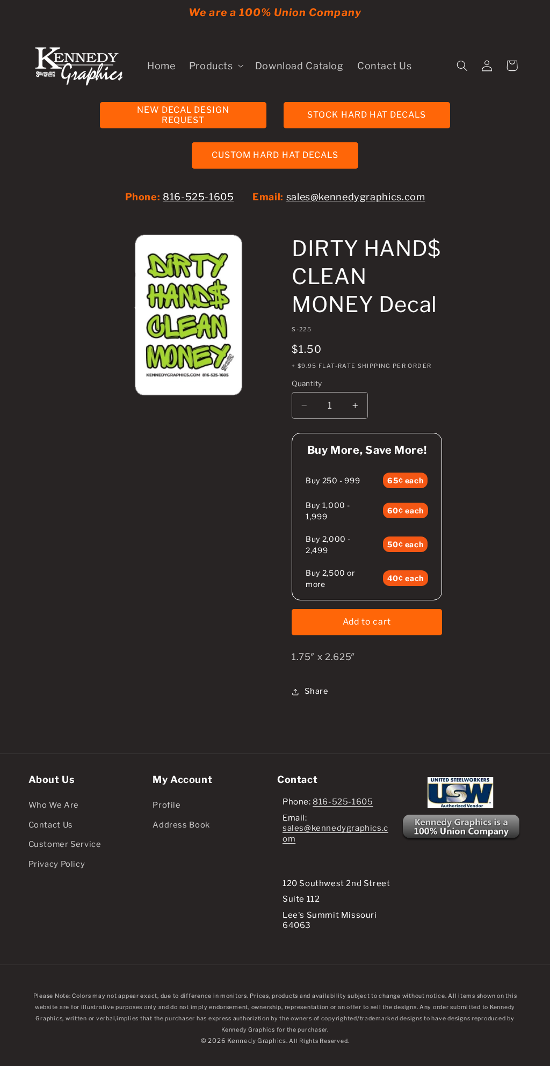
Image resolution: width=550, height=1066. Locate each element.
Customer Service (65, 844)
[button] (215, 65)
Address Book (181, 825)
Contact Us (50, 825)
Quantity (307, 383)
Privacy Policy (56, 864)
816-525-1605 (198, 196)
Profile (166, 805)
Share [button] (316, 691)
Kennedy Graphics (256, 1041)
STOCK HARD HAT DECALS (366, 115)
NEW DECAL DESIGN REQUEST (183, 115)
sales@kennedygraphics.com (355, 196)
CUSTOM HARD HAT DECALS (275, 155)
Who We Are (53, 805)
